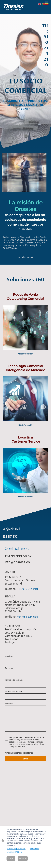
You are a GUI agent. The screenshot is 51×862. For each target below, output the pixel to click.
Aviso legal (34, 848)
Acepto (11, 858)
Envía (25, 759)
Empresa (9, 668)
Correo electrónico (13, 692)
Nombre (9, 656)
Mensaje (8, 703)
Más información (14, 852)
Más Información (25, 354)
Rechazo (22, 858)
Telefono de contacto (14, 680)
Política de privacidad (16, 848)
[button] (40, 3)
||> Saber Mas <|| (25, 257)
